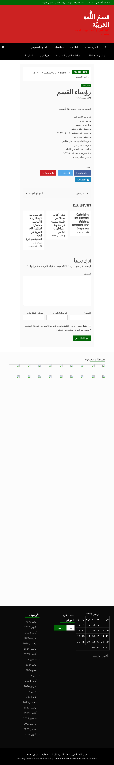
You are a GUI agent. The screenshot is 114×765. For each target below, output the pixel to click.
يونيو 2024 (31, 670)
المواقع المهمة (47, 2)
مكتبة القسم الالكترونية (76, 2)
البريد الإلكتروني (58, 312)
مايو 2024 (31, 675)
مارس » (96, 655)
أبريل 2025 (31, 632)
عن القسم (44, 55)
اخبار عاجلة (86, 85)
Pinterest (47, 172)
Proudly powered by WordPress (34, 758)
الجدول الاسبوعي (39, 47)
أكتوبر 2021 (30, 734)
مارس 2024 (30, 686)
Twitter (64, 172)
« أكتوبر (106, 655)
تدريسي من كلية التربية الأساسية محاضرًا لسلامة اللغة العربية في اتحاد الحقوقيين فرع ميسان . (34, 228)
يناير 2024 (31, 696)
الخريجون (80, 193)
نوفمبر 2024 (30, 648)
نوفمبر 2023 (30, 707)
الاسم (87, 312)
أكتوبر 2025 (30, 627)
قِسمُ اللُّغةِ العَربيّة (96, 20)
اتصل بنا (29, 55)
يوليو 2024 (31, 664)
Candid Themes (88, 758)
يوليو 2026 (31, 621)
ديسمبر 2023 (30, 702)
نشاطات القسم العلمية (69, 55)
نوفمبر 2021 (30, 729)
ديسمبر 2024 (30, 643)
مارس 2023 (30, 723)
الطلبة (75, 47)
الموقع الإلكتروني (35, 312)
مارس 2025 (30, 637)
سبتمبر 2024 (30, 659)
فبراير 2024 (30, 691)
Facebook (81, 172)
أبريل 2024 (31, 680)
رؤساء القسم (60, 2)
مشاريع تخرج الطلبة (97, 55)
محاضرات (59, 47)
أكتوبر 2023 (30, 712)
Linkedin (82, 179)
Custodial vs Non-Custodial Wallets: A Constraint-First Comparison (80, 221)
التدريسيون (92, 47)
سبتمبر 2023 (30, 718)
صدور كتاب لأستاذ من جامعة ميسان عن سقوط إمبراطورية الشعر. (58, 223)
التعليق (87, 273)
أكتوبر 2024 (30, 654)
